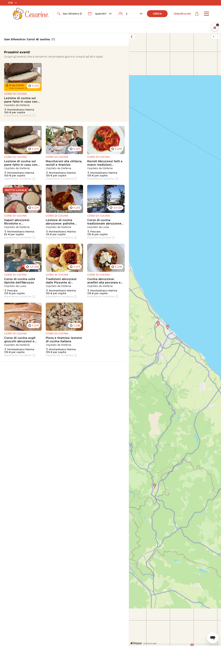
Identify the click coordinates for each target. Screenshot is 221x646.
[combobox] (72, 13)
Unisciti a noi (182, 13)
